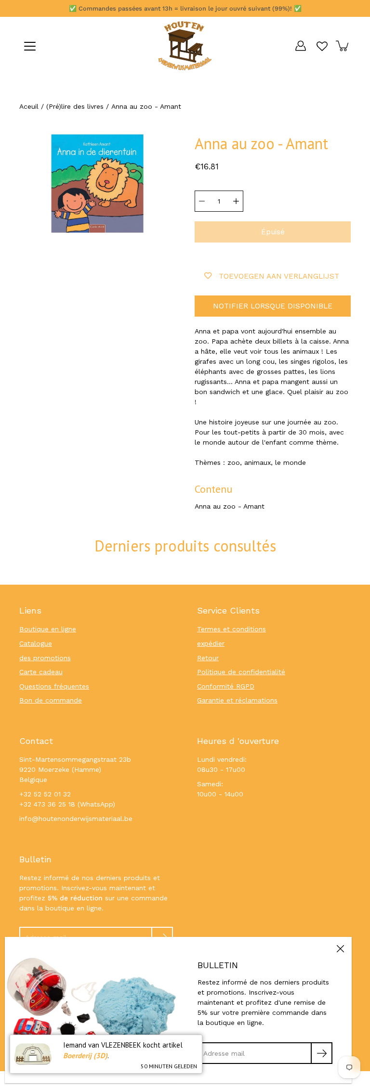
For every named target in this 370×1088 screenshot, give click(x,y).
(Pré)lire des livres (75, 106)
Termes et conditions (231, 629)
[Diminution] (202, 201)
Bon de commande (50, 700)
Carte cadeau (41, 672)
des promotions (45, 658)
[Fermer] (340, 948)
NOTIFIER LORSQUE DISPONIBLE (272, 306)
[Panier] (343, 45)
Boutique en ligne (47, 629)
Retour (208, 658)
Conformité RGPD (225, 686)
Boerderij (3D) (85, 1055)
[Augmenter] (236, 201)
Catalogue (35, 643)
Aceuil (29, 106)
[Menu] (29, 46)
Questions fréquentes (54, 686)
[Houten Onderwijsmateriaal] (185, 46)
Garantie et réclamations (237, 700)
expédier (211, 643)
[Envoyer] (321, 1053)
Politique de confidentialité (241, 672)
